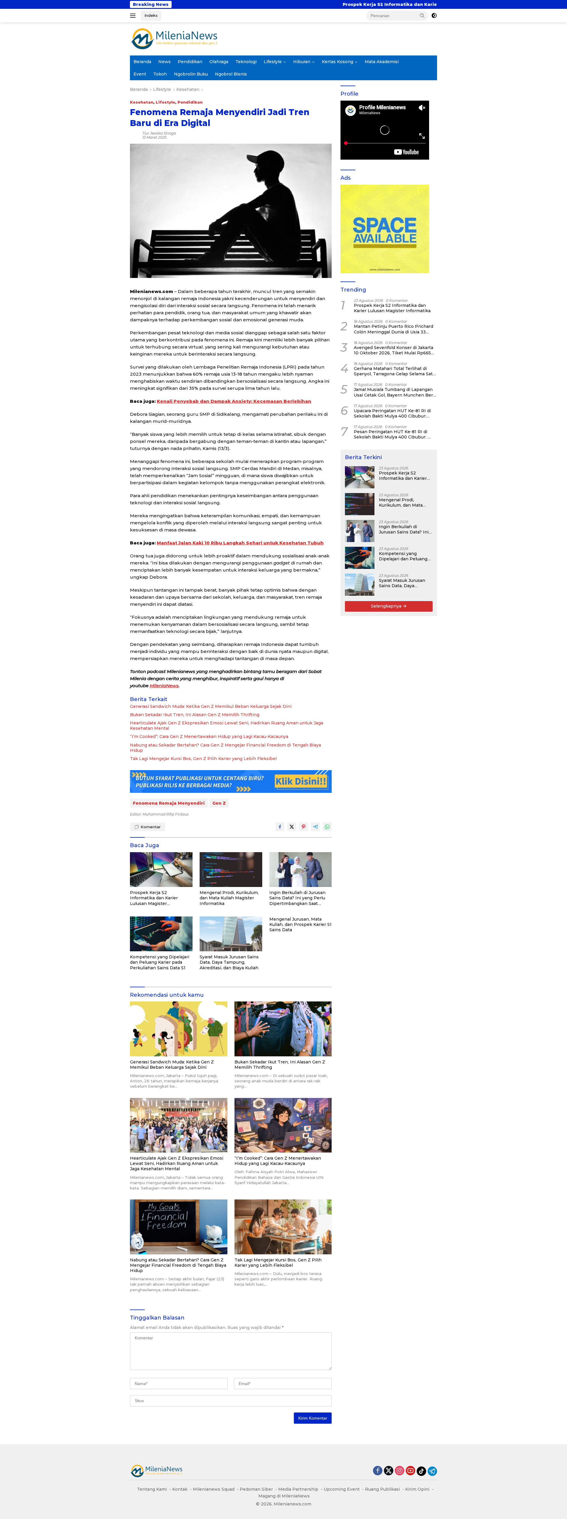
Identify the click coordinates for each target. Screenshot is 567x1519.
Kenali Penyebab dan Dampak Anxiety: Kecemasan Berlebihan (234, 401)
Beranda (142, 61)
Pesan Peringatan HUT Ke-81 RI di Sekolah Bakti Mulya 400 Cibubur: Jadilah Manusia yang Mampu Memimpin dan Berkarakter (390, 434)
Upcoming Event (342, 1489)
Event (139, 74)
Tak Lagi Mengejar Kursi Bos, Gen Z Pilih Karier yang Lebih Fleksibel (203, 758)
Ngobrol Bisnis (231, 74)
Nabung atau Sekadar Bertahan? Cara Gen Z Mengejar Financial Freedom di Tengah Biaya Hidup (225, 747)
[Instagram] (399, 1471)
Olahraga (218, 61)
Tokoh (160, 74)
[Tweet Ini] (291, 826)
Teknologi (246, 61)
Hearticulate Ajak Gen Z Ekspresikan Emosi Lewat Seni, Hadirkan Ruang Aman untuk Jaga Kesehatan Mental (226, 725)
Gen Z (219, 803)
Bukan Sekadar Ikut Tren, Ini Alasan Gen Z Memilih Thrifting (194, 714)
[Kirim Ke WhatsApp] (327, 826)
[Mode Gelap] (434, 16)
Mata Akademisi (382, 61)
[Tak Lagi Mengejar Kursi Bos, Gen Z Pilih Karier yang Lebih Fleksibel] (283, 1226)
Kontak (180, 1489)
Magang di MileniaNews (284, 1496)
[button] (422, 15)
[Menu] (134, 16)
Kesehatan (141, 102)
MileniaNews (164, 685)
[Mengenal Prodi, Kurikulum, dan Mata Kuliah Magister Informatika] (231, 869)
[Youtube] (410, 1471)
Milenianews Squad (213, 1489)
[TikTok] (421, 1471)
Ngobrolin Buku (191, 74)
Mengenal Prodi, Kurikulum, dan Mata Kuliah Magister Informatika (229, 898)
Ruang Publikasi (382, 1489)
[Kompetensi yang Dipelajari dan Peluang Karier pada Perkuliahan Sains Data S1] (161, 934)
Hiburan (301, 61)
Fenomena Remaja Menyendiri (169, 803)
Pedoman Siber (256, 1489)
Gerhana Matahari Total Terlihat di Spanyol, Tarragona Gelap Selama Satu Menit (394, 371)
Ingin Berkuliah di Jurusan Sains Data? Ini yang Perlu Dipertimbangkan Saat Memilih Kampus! (297, 898)
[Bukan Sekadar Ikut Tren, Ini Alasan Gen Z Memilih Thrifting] (283, 1028)
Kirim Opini (417, 1489)
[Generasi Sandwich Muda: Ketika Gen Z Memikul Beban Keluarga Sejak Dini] (178, 1028)
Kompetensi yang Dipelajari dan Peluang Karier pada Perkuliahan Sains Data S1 (159, 962)
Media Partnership (298, 1489)
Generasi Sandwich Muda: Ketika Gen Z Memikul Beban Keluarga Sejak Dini (210, 706)
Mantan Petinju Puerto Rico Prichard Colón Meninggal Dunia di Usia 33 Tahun (393, 329)
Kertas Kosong (337, 61)
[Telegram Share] (315, 826)
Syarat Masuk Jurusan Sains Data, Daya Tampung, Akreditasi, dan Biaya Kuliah (229, 962)
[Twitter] (388, 1471)
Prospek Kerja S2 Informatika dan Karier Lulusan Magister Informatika (288, 4)
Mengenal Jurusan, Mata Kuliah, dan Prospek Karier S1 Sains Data (300, 924)
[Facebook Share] (280, 826)
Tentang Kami (152, 1489)
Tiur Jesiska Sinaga (159, 133)
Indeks (151, 15)
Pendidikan (190, 61)
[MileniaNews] (174, 38)
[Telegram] (432, 1471)
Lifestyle (273, 61)
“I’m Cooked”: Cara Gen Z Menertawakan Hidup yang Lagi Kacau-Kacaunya (209, 736)
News (164, 61)
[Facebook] (377, 1471)
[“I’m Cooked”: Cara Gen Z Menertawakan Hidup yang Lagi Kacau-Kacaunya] (283, 1125)
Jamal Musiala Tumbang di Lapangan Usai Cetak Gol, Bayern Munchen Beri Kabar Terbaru (394, 392)
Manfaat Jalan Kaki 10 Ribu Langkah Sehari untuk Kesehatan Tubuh (240, 543)
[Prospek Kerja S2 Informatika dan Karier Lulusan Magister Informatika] (161, 869)
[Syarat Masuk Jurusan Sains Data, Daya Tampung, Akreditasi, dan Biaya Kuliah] (231, 934)
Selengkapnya (387, 606)
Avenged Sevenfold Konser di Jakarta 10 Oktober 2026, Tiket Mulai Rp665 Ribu (393, 350)
